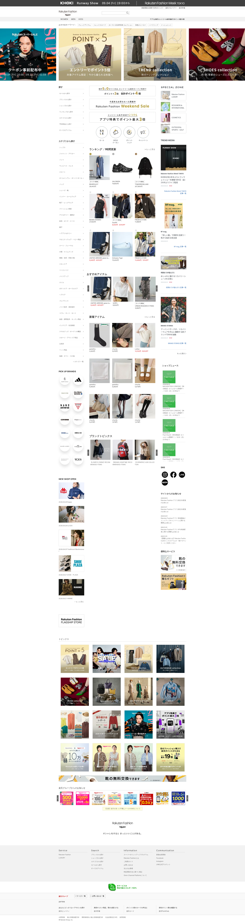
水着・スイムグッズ (66, 252)
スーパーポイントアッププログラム (136, 855)
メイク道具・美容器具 (67, 307)
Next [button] (186, 54)
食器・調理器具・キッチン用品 (70, 319)
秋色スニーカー (140, 25)
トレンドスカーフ (100, 25)
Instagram (159, 861)
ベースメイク (64, 270)
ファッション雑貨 (65, 209)
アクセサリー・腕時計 (67, 215)
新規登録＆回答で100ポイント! (152, 8)
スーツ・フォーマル (66, 246)
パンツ (61, 160)
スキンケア (63, 264)
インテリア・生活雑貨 (67, 325)
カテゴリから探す (65, 118)
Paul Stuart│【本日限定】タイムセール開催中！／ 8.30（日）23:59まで (174, 437)
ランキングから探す (66, 112)
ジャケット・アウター (67, 154)
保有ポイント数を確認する (168, 908)
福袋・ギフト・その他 (67, 356)
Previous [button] (58, 54)
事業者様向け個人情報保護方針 (92, 917)
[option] (89, 54)
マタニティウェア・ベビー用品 (70, 239)
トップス (62, 147)
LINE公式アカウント (163, 864)
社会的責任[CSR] (111, 917)
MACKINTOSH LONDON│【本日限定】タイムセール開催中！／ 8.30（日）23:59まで (173, 388)
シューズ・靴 (64, 190)
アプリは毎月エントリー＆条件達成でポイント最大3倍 (167, 19)
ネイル (61, 282)
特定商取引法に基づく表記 (133, 872)
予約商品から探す (65, 124)
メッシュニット (166, 25)
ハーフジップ (153, 25)
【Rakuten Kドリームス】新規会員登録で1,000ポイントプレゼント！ (98, 902)
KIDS (81, 19)
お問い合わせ (128, 865)
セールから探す (64, 93)
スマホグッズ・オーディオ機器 (70, 331)
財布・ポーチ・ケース (67, 221)
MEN (73, 19)
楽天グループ (170, 8)
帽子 (60, 227)
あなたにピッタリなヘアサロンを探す (72, 908)
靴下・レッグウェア (66, 203)
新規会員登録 (161, 855)
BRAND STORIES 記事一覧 (177, 343)
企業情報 (62, 917)
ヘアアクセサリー (65, 233)
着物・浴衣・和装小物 (67, 258)
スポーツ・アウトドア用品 (68, 338)
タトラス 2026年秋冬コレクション (121, 25)
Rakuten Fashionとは (131, 858)
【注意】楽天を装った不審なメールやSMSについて (122, 809)
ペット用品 (63, 350)
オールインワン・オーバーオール (70, 178)
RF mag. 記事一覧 (180, 246)
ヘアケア (62, 295)
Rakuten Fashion (78, 13)
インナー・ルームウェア (67, 196)
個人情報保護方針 (73, 917)
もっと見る (80, 602)
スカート (62, 172)
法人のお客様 (128, 868)
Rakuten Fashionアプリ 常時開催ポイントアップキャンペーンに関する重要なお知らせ (173, 520)
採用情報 (123, 917)
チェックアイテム (84, 25)
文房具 (61, 344)
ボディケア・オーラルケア (68, 288)
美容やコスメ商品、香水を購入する (106, 908)
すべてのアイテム (65, 130)
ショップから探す (65, 106)
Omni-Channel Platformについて (135, 875)
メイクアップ (64, 276)
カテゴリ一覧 (79, 361)
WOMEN (64, 19)
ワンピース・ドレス (66, 166)
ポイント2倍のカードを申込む (136, 908)
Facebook (159, 858)
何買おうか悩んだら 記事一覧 (176, 287)
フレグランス (64, 301)
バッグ (61, 184)
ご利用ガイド (128, 861)
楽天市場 (182, 8)
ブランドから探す (65, 99)
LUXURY (62, 858)
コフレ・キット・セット (67, 313)
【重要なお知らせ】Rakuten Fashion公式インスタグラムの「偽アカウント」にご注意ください (173, 540)
